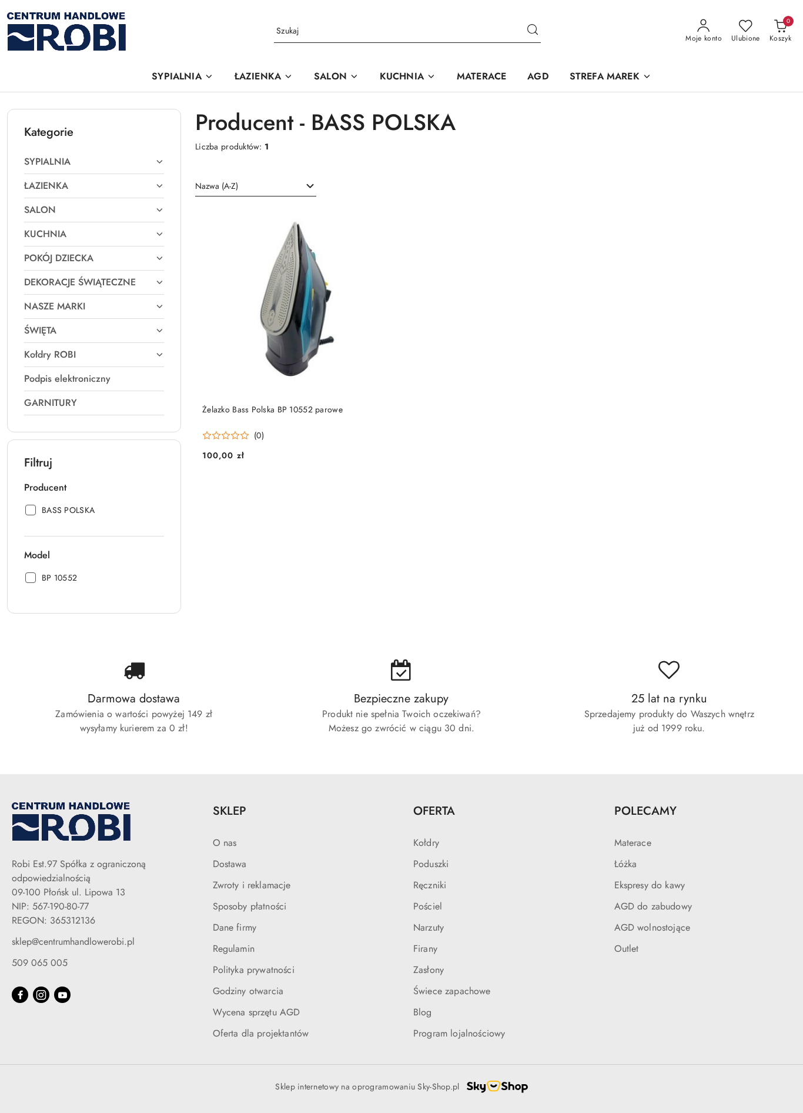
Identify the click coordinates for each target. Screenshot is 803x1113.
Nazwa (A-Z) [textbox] (216, 186)
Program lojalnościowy (459, 1033)
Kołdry (426, 842)
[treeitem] (94, 162)
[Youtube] (62, 995)
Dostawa (230, 864)
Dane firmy (235, 927)
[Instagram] (41, 995)
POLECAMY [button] (645, 810)
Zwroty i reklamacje (252, 885)
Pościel (427, 906)
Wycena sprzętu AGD (256, 1012)
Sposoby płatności (250, 906)
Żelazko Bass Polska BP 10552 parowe (272, 409)
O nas (225, 842)
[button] (182, 77)
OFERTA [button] (434, 810)
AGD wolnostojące (652, 927)
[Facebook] (20, 995)
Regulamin (234, 948)
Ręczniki (429, 885)
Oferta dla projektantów (261, 1033)
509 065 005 (40, 962)
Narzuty (428, 927)
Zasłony (428, 970)
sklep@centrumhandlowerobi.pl (73, 941)
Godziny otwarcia (248, 991)
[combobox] (255, 186)
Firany (425, 948)
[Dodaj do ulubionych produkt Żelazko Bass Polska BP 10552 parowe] (375, 222)
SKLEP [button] (229, 810)
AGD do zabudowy (653, 906)
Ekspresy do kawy (649, 885)
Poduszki (431, 864)
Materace (632, 842)
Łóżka (625, 864)
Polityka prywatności (254, 970)
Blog (422, 1012)
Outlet (626, 948)
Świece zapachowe (452, 991)
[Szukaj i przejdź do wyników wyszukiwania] (532, 31)
